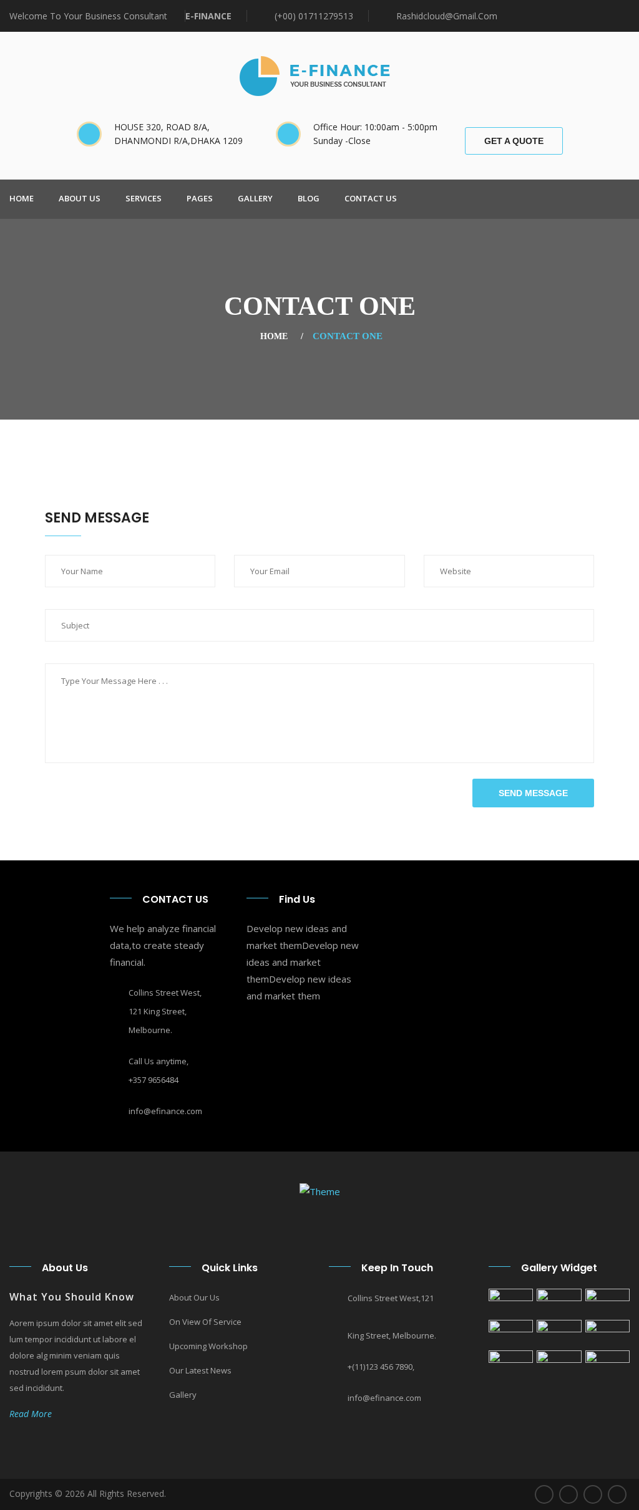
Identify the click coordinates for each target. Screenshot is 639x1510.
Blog (309, 198)
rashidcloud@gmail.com (446, 16)
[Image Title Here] (511, 1302)
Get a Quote (514, 141)
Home (21, 198)
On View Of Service (205, 1321)
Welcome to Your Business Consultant (89, 16)
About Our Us (194, 1297)
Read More (34, 1414)
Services (143, 198)
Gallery (255, 198)
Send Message (533, 793)
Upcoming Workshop (208, 1346)
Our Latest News (200, 1370)
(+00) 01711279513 (314, 16)
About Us (79, 198)
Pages (200, 198)
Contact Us (370, 198)
